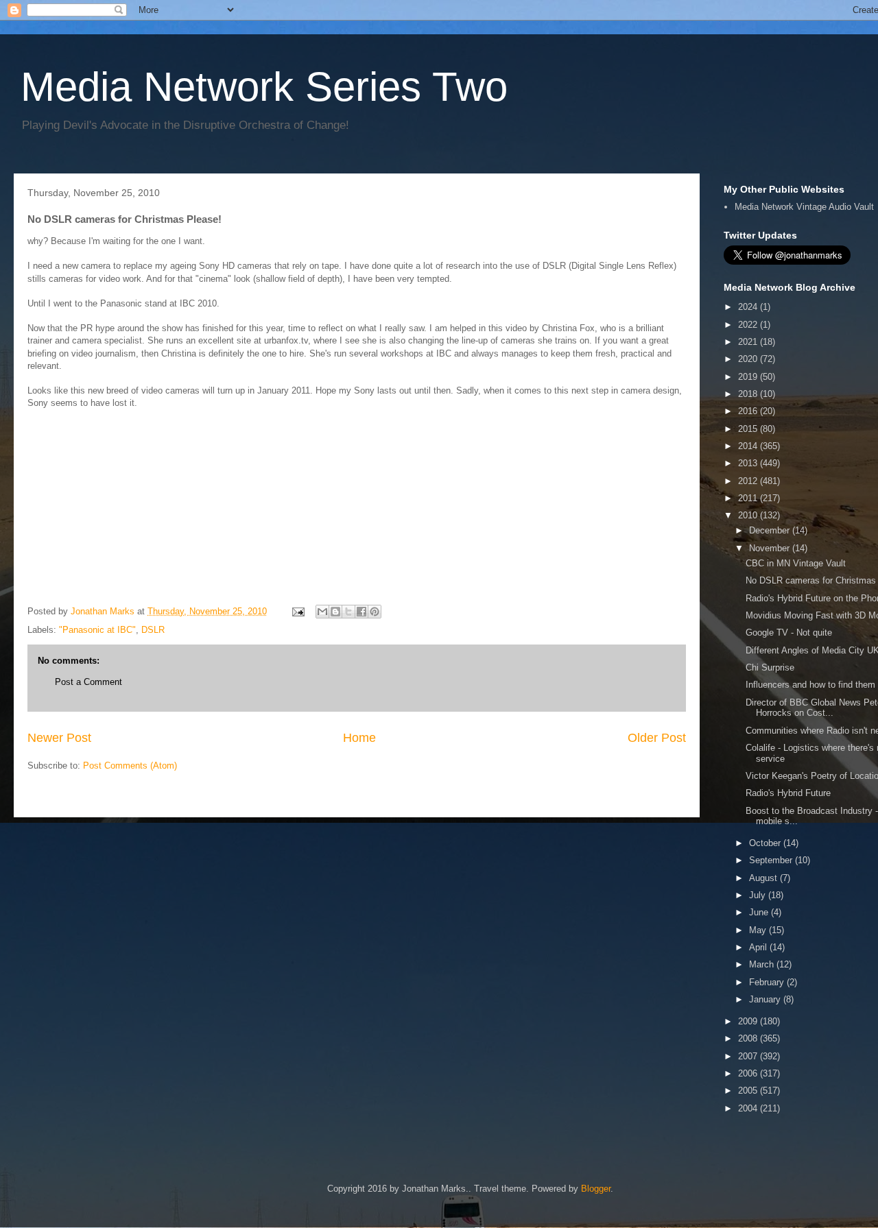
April (759, 947)
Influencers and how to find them (810, 684)
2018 (749, 394)
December (770, 530)
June (760, 912)
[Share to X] (348, 611)
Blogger (595, 1188)
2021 (749, 342)
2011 (749, 498)
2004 (749, 1108)
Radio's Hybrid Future (788, 793)
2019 (749, 377)
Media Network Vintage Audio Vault (804, 207)
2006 (749, 1073)
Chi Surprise (770, 667)
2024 (749, 307)
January (766, 999)
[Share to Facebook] (361, 611)
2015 (749, 429)
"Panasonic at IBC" (97, 630)
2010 (749, 515)
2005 (749, 1090)
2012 (749, 481)
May (759, 930)
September (772, 860)
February (768, 982)
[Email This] (322, 611)
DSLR (153, 630)
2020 (749, 359)
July (758, 895)
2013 (749, 463)
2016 (749, 411)
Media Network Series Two (264, 87)
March (762, 964)
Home (359, 738)
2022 (749, 325)
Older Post (657, 738)
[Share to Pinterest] (374, 611)
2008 (749, 1038)
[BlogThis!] (335, 611)
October (766, 843)
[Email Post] (297, 611)
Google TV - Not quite (789, 632)
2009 (749, 1021)
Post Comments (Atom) (130, 765)
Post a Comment (88, 682)
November (770, 548)
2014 (749, 446)
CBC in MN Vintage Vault (796, 563)
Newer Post (59, 738)
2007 (749, 1056)
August (764, 878)
